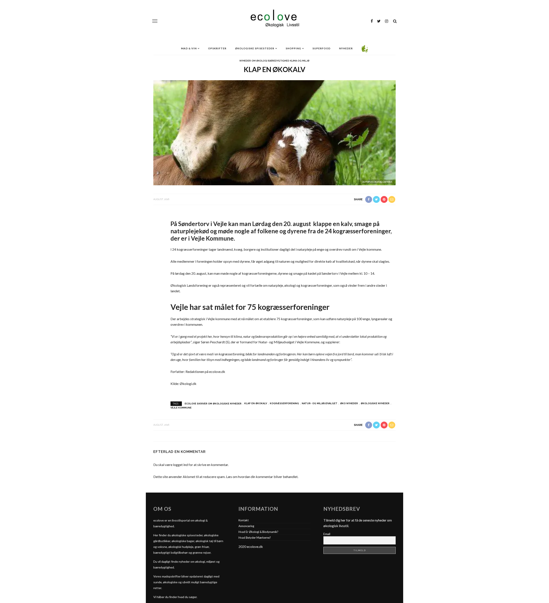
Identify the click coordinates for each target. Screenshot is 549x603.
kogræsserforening (284, 403)
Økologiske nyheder (375, 403)
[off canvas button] (154, 21)
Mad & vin (189, 48)
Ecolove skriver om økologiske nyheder (213, 403)
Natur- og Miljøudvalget (319, 403)
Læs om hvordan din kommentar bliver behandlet (262, 477)
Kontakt (243, 520)
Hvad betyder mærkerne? (254, 537)
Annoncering (246, 526)
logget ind (180, 465)
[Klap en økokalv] (274, 132)
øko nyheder (349, 403)
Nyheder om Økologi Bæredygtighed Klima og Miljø (274, 60)
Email (326, 534)
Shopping (293, 48)
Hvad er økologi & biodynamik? (258, 532)
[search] (395, 21)
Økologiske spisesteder (254, 48)
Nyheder (346, 48)
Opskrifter (217, 48)
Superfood (321, 48)
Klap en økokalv (255, 403)
